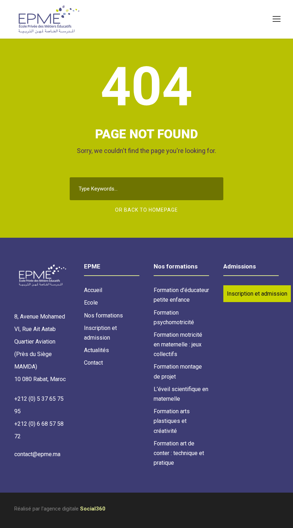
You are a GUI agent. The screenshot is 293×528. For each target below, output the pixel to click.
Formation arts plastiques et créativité (172, 421)
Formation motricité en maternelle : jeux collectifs (178, 344)
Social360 (92, 508)
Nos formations (103, 315)
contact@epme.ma (37, 454)
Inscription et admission (257, 293)
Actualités (96, 350)
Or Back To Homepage (146, 210)
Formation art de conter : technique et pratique (179, 453)
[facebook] (276, 510)
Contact (93, 362)
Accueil (93, 290)
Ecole (91, 302)
